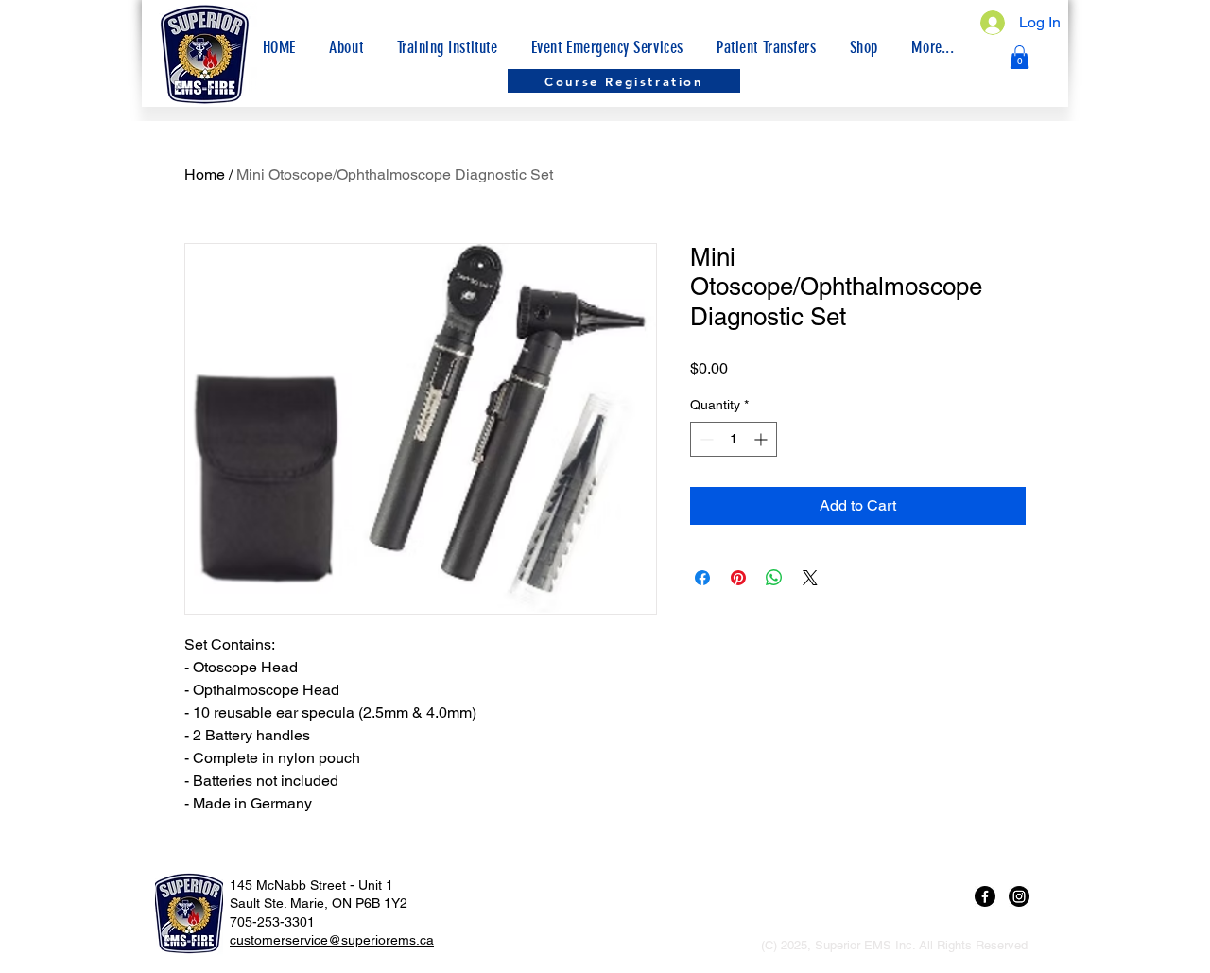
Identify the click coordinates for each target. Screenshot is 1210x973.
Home (204, 174)
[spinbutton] (734, 439)
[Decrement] (705, 439)
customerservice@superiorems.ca (332, 939)
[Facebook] (985, 896)
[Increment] (762, 439)
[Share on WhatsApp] (774, 577)
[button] (933, 47)
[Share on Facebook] (702, 577)
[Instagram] (1019, 896)
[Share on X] (810, 577)
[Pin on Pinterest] (738, 577)
